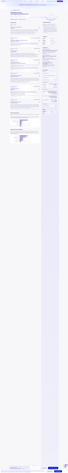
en (64, 1)
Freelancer (52, 1)
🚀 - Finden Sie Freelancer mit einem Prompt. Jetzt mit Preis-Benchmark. (32, 4)
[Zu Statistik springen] (34, 465)
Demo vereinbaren (59, 1)
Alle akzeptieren (58, 471)
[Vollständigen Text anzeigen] (25, 71)
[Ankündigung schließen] (48, 5)
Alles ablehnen (49, 471)
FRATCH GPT (37, 1)
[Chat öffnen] (65, 466)
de (66, 1)
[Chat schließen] (67, 464)
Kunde (55, 1)
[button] (22, 19)
